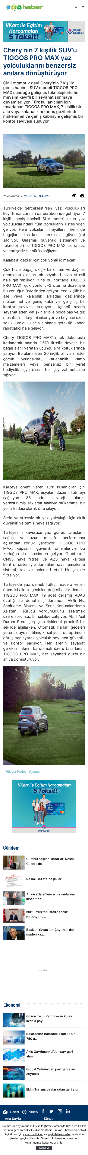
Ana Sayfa (13, 1119)
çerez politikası (33, 1134)
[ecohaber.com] (24, 7)
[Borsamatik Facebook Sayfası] (43, 1112)
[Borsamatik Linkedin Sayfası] (68, 1112)
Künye (49, 1119)
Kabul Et (44, 1147)
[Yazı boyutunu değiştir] (73, 196)
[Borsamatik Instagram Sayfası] (60, 1112)
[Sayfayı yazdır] (82, 196)
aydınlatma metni (59, 1134)
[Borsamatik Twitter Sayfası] (51, 1112)
